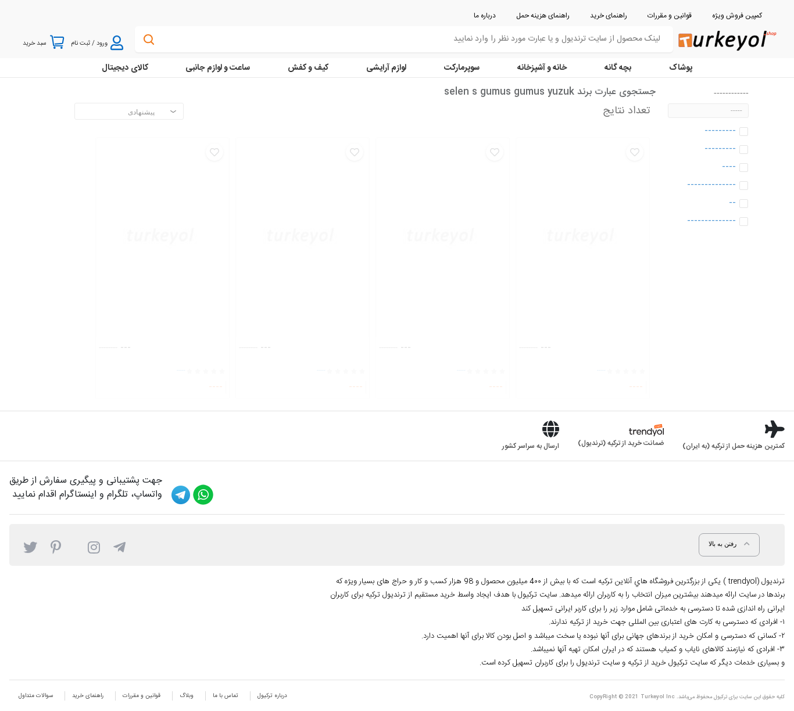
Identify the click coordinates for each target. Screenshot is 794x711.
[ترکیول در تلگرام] (119, 546)
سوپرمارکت (462, 68)
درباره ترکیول (272, 696)
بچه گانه (618, 68)
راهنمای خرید (87, 696)
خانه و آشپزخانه (542, 68)
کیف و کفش (308, 68)
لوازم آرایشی (386, 68)
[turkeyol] (726, 40)
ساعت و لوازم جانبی (217, 68)
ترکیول (720, 697)
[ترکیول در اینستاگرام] (94, 546)
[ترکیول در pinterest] (56, 546)
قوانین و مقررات (141, 696)
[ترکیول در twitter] (30, 546)
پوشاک (680, 68)
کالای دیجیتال (125, 68)
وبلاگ (187, 696)
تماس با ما (225, 696)
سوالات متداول (36, 696)
